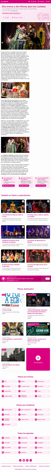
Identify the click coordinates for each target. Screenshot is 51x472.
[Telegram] (24, 460)
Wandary (20, 469)
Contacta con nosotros (44, 466)
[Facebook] (27, 460)
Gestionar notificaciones (31, 466)
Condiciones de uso (6, 466)
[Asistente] (29, 1)
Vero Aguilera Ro (13, 10)
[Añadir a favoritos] (48, 24)
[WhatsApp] (20, 460)
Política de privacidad (18, 466)
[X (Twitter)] (30, 460)
